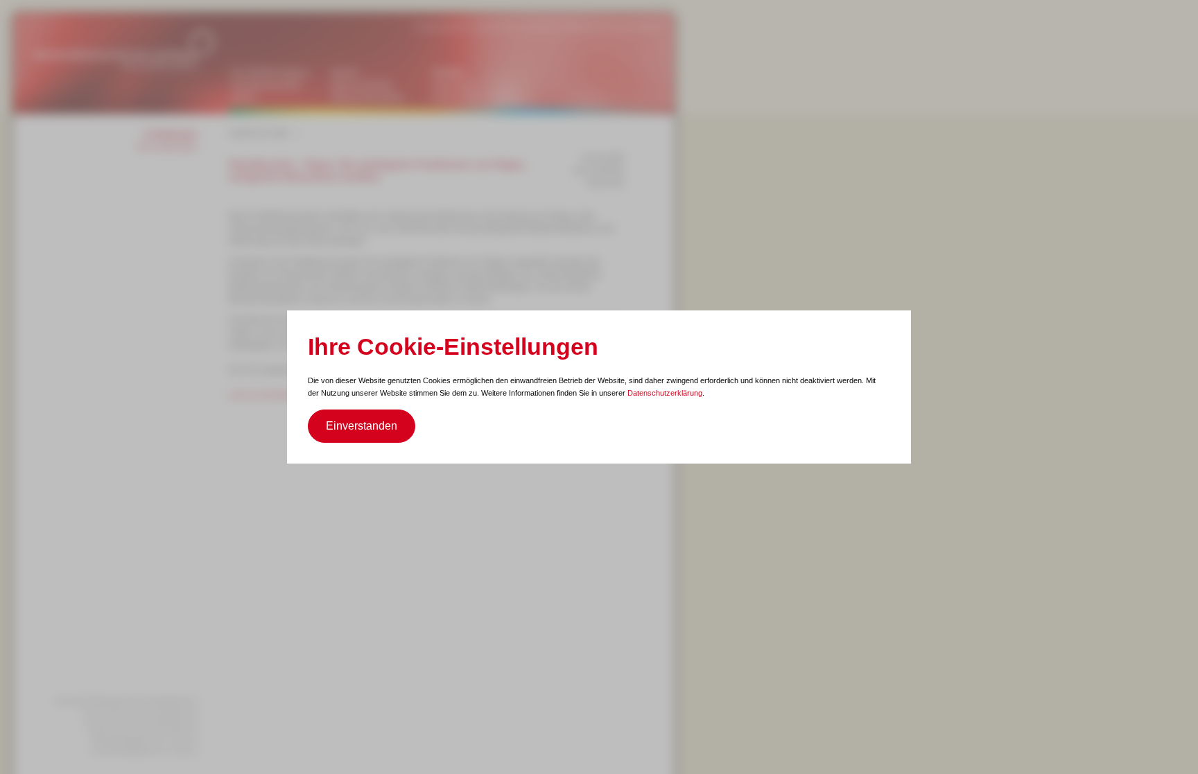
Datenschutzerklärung (664, 393)
